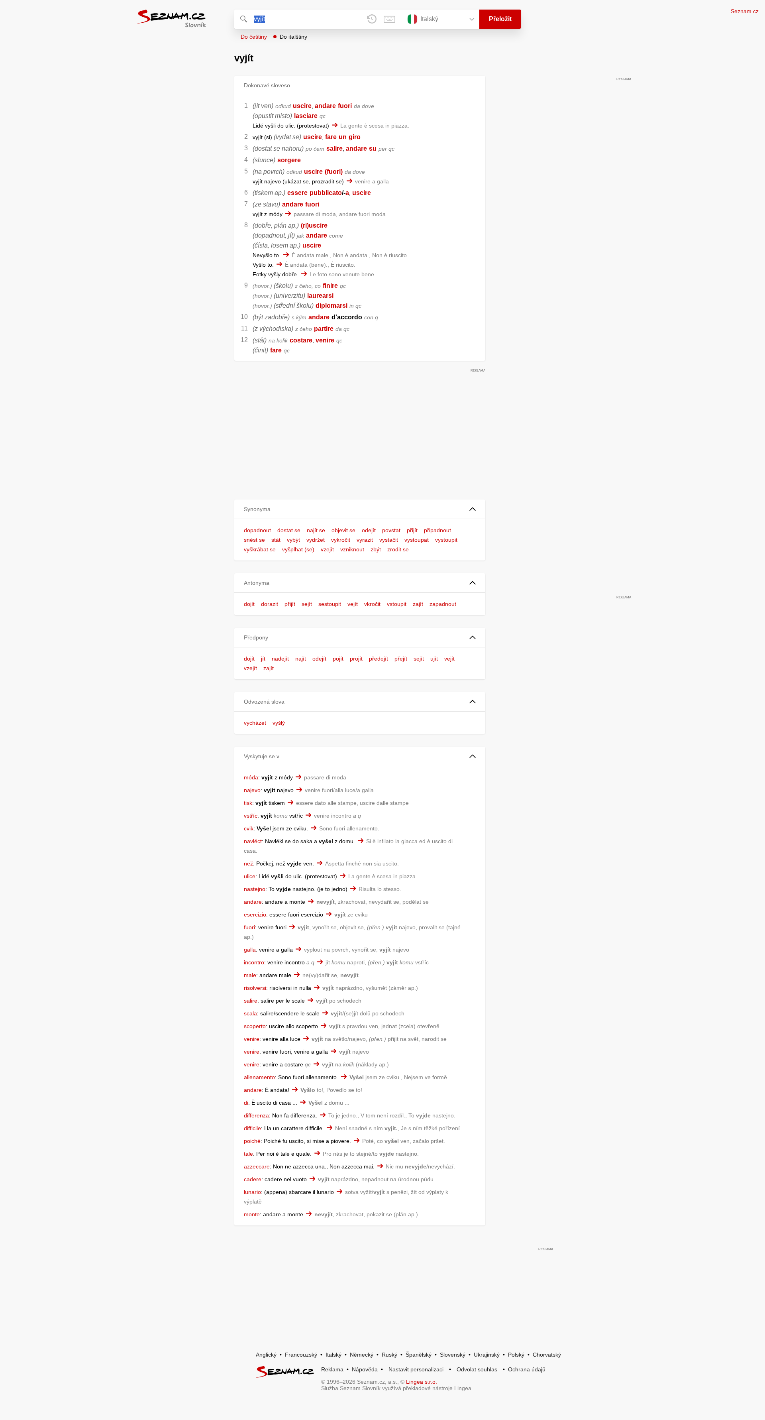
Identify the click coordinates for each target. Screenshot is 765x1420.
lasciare (306, 115)
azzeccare (257, 1166)
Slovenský (452, 1354)
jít (263, 658)
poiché (252, 1141)
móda (251, 777)
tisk (248, 803)
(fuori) (334, 171)
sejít (307, 604)
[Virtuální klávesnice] (389, 19)
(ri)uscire (314, 225)
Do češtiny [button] (254, 36)
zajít (418, 604)
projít (356, 658)
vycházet (255, 723)
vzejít (327, 549)
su (373, 148)
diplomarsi (331, 305)
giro (355, 137)
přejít (400, 658)
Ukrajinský (487, 1354)
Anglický (266, 1354)
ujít (434, 658)
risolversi (255, 988)
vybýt (293, 540)
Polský (516, 1354)
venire (325, 340)
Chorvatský (547, 1354)
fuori (345, 105)
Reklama (332, 1369)
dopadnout (257, 530)
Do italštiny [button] (293, 36)
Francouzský (301, 1354)
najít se (316, 530)
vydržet (315, 540)
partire (323, 328)
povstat (391, 530)
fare (331, 137)
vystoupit (446, 540)
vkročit (372, 604)
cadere (252, 1179)
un (343, 137)
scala (250, 1013)
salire (334, 148)
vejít (352, 604)
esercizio (255, 914)
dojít (249, 604)
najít (300, 658)
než (248, 863)
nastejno (254, 889)
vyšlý (279, 723)
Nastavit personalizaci (415, 1369)
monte (252, 1214)
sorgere (289, 160)
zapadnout (443, 604)
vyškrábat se (260, 549)
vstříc (250, 815)
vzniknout (352, 549)
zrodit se (398, 549)
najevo (252, 790)
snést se (254, 540)
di (246, 1102)
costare (301, 340)
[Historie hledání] (372, 19)
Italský (333, 1354)
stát (275, 540)
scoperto (255, 1026)
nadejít (280, 658)
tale (248, 1154)
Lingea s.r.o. (421, 1382)
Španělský (419, 1354)
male (250, 975)
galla (250, 949)
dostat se (288, 530)
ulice (249, 876)
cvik (248, 828)
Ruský (389, 1354)
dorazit (269, 604)
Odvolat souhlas (477, 1369)
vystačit (388, 540)
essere (297, 192)
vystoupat (416, 540)
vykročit (340, 540)
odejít (369, 530)
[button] (359, 509)
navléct (253, 841)
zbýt (376, 549)
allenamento (259, 1077)
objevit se (343, 530)
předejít (378, 658)
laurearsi (320, 295)
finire (330, 285)
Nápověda (365, 1369)
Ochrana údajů (526, 1369)
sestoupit (329, 604)
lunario (252, 1192)
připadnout (437, 530)
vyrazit (365, 540)
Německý (361, 1354)
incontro (254, 962)
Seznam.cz (745, 11)
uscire (302, 105)
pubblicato (326, 192)
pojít (338, 658)
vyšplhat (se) (298, 549)
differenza (256, 1115)
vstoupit (396, 604)
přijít (412, 530)
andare (325, 105)
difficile (252, 1128)
